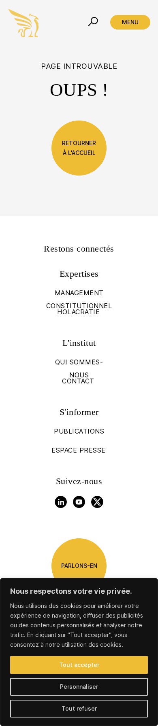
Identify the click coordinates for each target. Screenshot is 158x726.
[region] (79, 652)
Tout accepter (79, 664)
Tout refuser (79, 708)
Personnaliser (79, 686)
